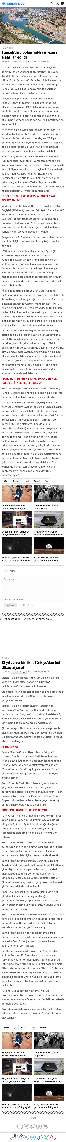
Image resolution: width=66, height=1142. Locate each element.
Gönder (10, 605)
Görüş (23, 1027)
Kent (27, 481)
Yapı (46, 481)
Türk (33, 1027)
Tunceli (37, 481)
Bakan (6, 1027)
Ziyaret (43, 1027)
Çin (15, 1027)
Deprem (16, 481)
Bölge (6, 481)
